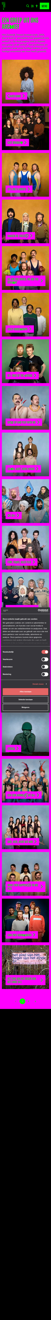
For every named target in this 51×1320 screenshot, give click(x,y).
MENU (44, 6)
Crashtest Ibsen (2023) (11, 573)
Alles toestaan (25, 692)
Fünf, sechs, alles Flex (11, 527)
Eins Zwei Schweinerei (11, 900)
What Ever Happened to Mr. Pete (16, 853)
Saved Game (7, 61)
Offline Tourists (8, 154)
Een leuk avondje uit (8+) (12, 760)
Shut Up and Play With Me (13, 387)
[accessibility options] (36, 6)
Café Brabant (7, 107)
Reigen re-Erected (9, 201)
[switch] (45, 659)
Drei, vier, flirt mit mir (11, 806)
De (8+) (5, 480)
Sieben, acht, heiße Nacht (12, 434)
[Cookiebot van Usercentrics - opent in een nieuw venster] (38, 610)
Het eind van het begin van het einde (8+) (19, 946)
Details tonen (38, 684)
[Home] (3, 6)
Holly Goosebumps (10, 294)
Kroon (4, 713)
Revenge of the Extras (11, 340)
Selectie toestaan (26, 699)
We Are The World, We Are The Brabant (19, 247)
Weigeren (25, 707)
